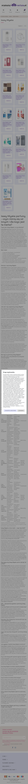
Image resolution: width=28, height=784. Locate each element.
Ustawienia (21, 410)
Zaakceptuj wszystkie (10, 410)
